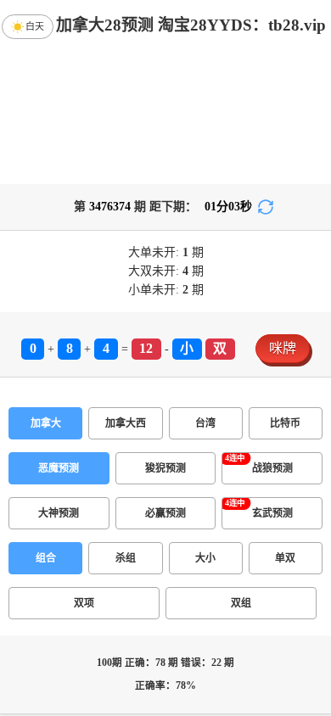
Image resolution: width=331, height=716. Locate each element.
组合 (46, 558)
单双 (285, 558)
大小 (205, 558)
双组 (241, 603)
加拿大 (46, 423)
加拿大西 (125, 423)
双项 (84, 603)
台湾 (205, 423)
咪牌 (282, 348)
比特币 (285, 423)
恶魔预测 (58, 468)
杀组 (125, 558)
